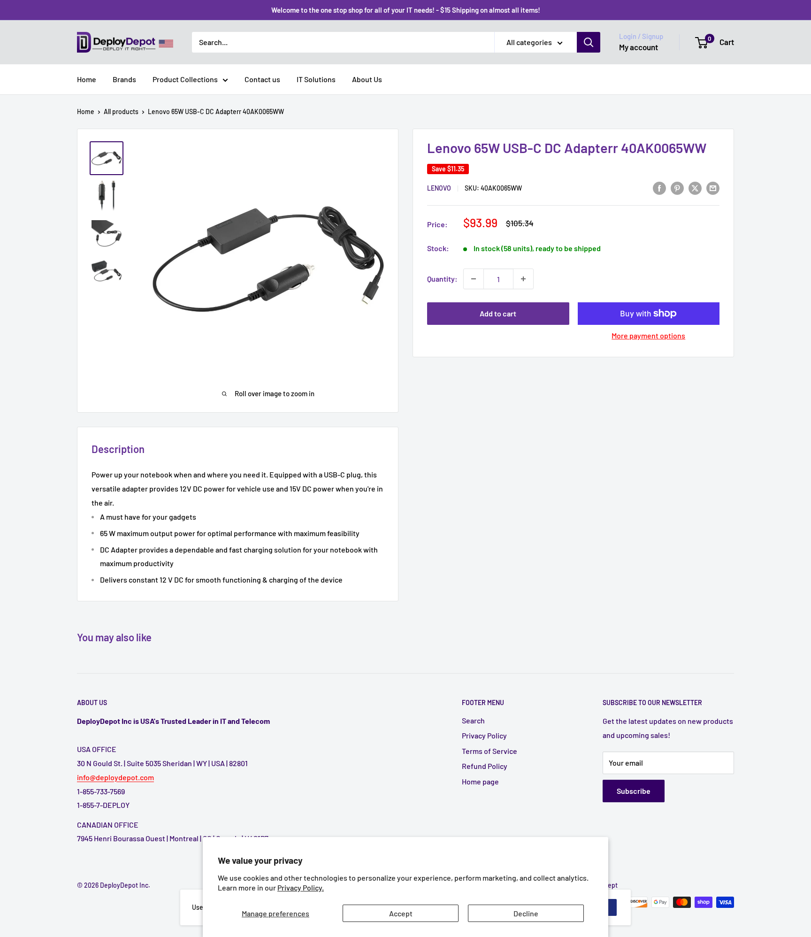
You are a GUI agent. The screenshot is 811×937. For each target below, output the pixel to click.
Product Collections (185, 79)
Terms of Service (489, 750)
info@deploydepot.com (115, 777)
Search (473, 720)
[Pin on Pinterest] (677, 187)
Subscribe (633, 790)
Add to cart (498, 313)
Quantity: (442, 278)
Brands (124, 79)
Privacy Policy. (300, 887)
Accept (401, 913)
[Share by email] (712, 187)
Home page (480, 781)
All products (121, 111)
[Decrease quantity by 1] (473, 279)
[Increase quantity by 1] (523, 279)
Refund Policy (484, 765)
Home (86, 79)
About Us (367, 79)
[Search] (588, 42)
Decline (525, 913)
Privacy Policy (484, 735)
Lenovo (439, 188)
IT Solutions (316, 79)
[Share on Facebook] (659, 187)
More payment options (648, 335)
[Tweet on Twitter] (695, 187)
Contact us (262, 79)
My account (638, 47)
